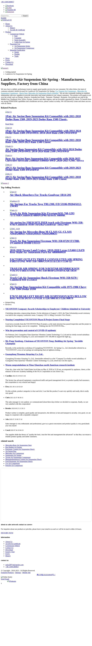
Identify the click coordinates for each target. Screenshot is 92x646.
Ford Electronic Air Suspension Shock (19, 461)
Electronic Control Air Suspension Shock (20, 449)
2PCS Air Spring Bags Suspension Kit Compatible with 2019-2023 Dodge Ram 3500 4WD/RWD (43, 168)
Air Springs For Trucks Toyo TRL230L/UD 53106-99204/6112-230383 (46, 205)
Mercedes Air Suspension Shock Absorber (43, 93)
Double (17, 54)
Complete (17, 38)
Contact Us (9, 62)
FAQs (7, 60)
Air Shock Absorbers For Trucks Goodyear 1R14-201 (40, 194)
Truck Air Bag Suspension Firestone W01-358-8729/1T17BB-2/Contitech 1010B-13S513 (45, 242)
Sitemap (18, 573)
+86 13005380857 (7, 2)
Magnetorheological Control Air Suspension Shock (23, 459)
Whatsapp (12, 581)
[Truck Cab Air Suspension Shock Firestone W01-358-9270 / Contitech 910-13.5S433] (13, 275)
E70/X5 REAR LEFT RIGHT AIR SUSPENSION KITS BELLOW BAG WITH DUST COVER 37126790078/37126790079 (48, 297)
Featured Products (7, 573)
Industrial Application (17, 50)
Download (9, 64)
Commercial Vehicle (17, 34)
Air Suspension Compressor (24, 48)
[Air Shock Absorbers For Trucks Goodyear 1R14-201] (13, 192)
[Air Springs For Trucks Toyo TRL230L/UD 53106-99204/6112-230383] (15, 201)
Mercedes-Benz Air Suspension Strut (18, 445)
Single (16, 52)
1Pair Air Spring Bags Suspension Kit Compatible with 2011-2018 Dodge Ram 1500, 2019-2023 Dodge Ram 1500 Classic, (43, 118)
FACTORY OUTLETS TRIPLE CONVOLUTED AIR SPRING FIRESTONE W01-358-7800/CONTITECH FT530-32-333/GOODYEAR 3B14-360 (46, 261)
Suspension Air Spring (13, 455)
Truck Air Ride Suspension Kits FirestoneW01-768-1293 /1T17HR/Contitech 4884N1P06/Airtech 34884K (42, 214)
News (7, 58)
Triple (16, 56)
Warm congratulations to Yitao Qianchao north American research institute (40, 365)
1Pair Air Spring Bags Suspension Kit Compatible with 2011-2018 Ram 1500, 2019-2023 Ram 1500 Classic (43, 141)
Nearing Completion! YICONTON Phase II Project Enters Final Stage (37, 319)
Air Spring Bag (10, 451)
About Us (8, 26)
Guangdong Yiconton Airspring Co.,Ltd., (24, 354)
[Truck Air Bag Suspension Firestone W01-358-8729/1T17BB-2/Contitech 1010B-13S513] (13, 238)
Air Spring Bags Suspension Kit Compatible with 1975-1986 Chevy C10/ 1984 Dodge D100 (48, 288)
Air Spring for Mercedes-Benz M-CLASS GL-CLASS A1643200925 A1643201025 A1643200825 (41, 232)
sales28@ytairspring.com (14, 565)
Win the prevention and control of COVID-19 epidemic (30, 330)
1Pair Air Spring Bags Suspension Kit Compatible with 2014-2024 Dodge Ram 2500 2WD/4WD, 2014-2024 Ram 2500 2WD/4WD (43, 131)
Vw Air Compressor (12, 463)
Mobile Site (26, 573)
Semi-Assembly (20, 40)
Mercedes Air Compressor (14, 453)
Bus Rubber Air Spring (13, 447)
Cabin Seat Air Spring (22, 42)
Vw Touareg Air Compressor (65, 91)
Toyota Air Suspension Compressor (18, 457)
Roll (15, 36)
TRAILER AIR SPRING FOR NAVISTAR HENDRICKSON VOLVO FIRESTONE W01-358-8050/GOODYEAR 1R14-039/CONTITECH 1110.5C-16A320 (44, 270)
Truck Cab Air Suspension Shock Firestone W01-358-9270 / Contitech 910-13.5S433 (44, 278)
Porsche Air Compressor (14, 465)
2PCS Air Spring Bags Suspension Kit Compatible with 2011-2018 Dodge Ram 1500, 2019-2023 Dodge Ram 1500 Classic (43, 178)
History (12, 28)
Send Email (5, 579)
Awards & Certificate (17, 30)
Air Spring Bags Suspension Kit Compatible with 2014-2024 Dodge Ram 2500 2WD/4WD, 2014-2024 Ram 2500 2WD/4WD (43, 150)
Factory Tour (10, 552)
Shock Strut (23, 93)
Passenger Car (15, 44)
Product (8, 32)
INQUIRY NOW (7, 533)
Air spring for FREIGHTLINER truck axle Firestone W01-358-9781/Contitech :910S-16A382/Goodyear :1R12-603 (46, 223)
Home (7, 24)
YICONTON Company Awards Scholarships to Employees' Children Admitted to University (47, 309)
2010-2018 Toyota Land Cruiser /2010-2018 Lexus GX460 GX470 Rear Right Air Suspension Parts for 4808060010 (47, 251)
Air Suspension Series (22, 46)
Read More (9, 124)
